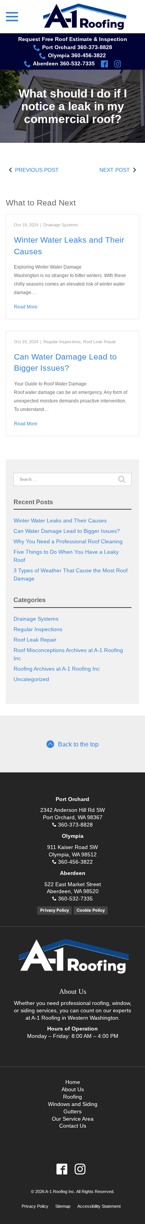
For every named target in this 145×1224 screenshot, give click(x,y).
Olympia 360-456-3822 (77, 55)
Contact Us (72, 1126)
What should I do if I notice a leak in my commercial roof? (73, 106)
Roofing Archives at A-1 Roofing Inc (57, 669)
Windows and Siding (72, 1104)
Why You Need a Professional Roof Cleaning (68, 541)
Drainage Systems (60, 225)
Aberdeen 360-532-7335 (64, 63)
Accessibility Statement (99, 1206)
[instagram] (117, 63)
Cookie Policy (91, 910)
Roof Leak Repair (99, 341)
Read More (26, 307)
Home (72, 1082)
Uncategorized (31, 679)
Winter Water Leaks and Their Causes (60, 520)
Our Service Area (73, 1119)
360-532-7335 (75, 898)
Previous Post (37, 170)
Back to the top (78, 744)
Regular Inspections (62, 341)
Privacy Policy (54, 910)
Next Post (114, 170)
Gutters (72, 1111)
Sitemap (62, 1206)
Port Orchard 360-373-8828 (77, 47)
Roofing (72, 1097)
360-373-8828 (75, 825)
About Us (72, 1089)
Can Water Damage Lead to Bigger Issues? (67, 531)
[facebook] (104, 63)
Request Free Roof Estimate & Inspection (72, 39)
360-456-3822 (75, 862)
